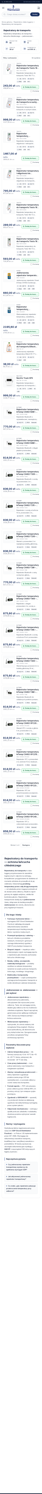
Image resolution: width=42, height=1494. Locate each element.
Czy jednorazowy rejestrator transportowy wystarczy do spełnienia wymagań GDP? (18, 1167)
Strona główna (7, 22)
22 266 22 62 (8, 1)
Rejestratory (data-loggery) (23, 22)
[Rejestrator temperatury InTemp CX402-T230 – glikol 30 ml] (21, 544)
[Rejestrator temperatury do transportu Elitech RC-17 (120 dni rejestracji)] (21, 356)
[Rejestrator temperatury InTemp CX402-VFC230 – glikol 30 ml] (21, 793)
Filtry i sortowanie (10, 58)
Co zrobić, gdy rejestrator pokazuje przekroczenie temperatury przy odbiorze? (21, 1188)
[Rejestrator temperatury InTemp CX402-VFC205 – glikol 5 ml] (21, 731)
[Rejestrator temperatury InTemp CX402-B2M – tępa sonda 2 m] (21, 420)
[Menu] (3, 8)
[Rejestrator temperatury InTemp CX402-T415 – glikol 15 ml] (21, 638)
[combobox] (21, 14)
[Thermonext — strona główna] (13, 8)
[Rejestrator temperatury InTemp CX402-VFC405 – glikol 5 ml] (21, 825)
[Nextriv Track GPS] (21, 389)
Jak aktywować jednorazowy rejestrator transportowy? (18, 1177)
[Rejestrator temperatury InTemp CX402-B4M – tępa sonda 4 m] (21, 451)
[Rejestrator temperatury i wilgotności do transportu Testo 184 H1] (21, 183)
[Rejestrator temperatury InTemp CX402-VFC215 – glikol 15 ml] (21, 762)
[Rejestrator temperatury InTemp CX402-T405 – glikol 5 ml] (21, 607)
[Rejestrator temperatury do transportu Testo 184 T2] (21, 217)
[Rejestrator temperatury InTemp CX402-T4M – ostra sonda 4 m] (21, 700)
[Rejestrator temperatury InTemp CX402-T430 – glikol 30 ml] (21, 669)
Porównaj (36, 91)
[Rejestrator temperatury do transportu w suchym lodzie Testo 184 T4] (21, 111)
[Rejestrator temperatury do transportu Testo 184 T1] (21, 77)
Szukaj (34, 14)
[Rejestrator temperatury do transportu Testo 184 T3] (21, 251)
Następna (26, 845)
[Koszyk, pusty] (38, 7)
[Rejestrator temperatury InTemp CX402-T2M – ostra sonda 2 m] (21, 575)
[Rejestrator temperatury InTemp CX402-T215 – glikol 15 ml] (21, 513)
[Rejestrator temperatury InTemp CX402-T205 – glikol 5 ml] (21, 482)
